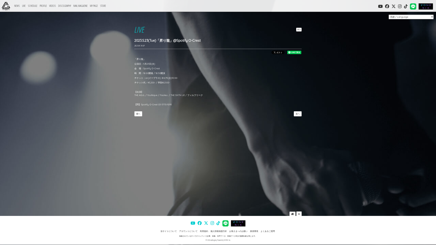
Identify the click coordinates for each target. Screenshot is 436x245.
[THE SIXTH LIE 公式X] (394, 6)
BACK (299, 29)
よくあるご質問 (268, 231)
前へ (138, 113)
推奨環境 (254, 231)
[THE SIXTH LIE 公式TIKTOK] (406, 6)
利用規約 (204, 231)
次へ (298, 113)
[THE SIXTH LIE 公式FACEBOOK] (387, 6)
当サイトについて (168, 231)
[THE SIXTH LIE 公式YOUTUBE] (380, 6)
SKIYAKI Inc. (227, 240)
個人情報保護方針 (219, 231)
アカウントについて (188, 231)
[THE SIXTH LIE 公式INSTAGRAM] (400, 6)
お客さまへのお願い (238, 231)
